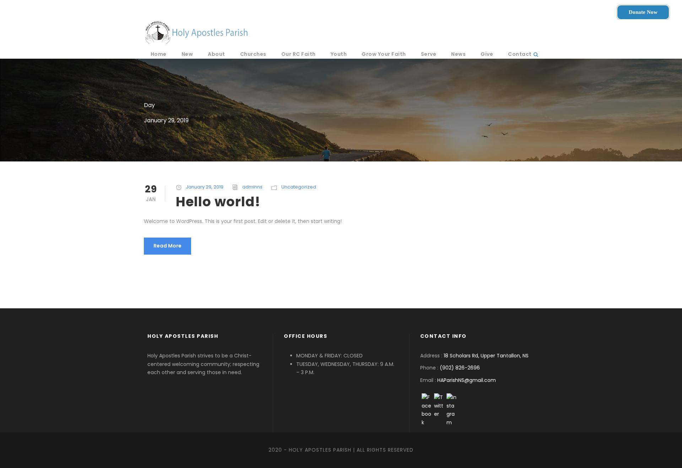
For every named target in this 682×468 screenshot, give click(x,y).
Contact (520, 54)
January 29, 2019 (204, 187)
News (458, 54)
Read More (167, 245)
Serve (429, 54)
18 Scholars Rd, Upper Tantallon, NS (486, 355)
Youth (339, 54)
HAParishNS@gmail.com (466, 380)
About (216, 54)
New (187, 54)
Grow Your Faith (384, 54)
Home (159, 54)
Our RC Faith (298, 54)
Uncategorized (298, 187)
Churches (253, 54)
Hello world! (218, 201)
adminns (252, 187)
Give (487, 54)
